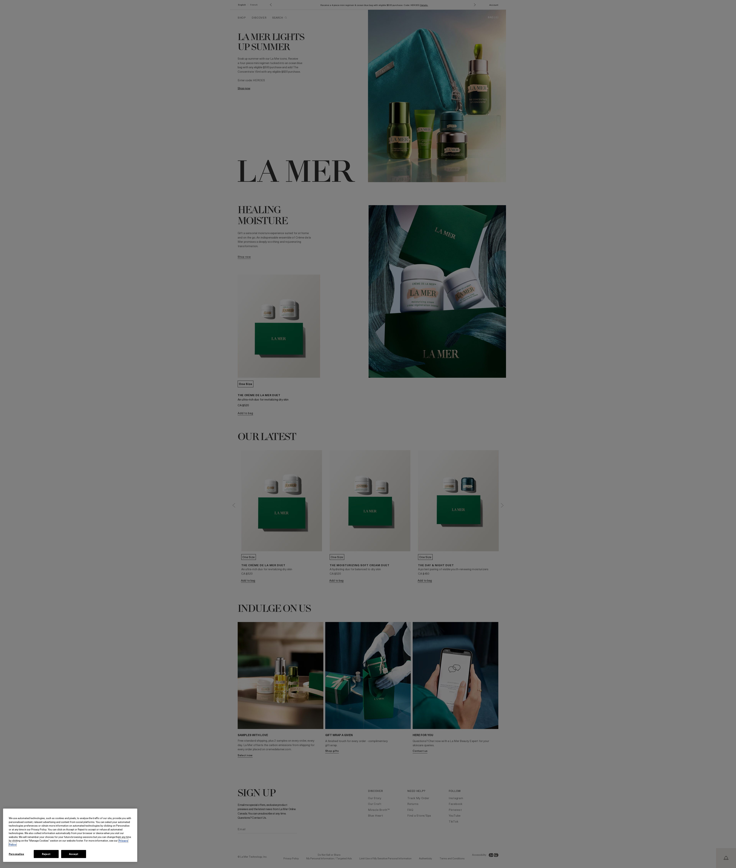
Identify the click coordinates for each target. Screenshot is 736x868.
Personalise (16, 854)
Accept (73, 854)
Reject (46, 854)
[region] (70, 835)
